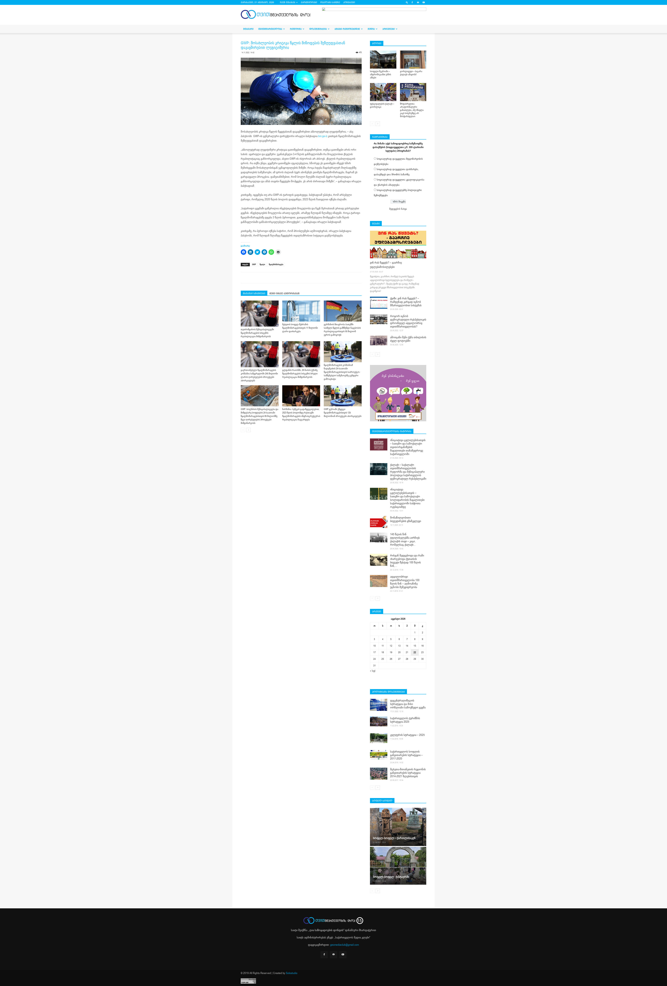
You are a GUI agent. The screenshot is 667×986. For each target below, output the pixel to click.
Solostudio (291, 973)
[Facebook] (412, 2)
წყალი (262, 264)
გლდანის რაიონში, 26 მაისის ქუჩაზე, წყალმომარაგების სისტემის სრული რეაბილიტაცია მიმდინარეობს (300, 374)
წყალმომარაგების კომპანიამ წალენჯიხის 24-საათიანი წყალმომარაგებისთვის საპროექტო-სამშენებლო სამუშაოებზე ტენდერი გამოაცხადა (342, 372)
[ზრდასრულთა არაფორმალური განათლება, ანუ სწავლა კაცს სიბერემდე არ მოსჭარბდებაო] (413, 92)
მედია (371, 29)
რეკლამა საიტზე (330, 2)
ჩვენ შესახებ (287, 2)
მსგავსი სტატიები (254, 293)
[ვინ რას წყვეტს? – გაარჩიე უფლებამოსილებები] (398, 244)
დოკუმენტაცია (318, 29)
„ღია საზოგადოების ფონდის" (326, 930)
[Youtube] (423, 2)
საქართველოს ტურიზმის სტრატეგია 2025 (405, 720)
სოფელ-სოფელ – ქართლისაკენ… (395, 838)
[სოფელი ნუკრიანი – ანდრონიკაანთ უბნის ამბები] (383, 60)
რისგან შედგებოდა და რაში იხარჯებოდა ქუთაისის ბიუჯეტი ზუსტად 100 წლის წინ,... (407, 561)
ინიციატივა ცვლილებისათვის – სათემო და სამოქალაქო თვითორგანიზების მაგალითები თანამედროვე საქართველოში (408, 447)
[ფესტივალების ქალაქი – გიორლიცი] (383, 92)
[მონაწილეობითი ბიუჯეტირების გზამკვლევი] (378, 522)
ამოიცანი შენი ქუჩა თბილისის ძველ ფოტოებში (408, 339)
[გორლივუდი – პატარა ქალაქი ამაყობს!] (413, 60)
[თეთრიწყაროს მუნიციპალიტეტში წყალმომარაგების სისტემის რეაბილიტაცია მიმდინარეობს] (260, 314)
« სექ (372, 670)
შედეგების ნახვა (398, 209)
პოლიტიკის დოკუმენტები (388, 691)
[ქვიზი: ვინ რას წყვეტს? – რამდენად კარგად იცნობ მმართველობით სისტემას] (378, 303)
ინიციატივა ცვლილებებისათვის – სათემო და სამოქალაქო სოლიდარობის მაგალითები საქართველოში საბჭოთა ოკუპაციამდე (407, 498)
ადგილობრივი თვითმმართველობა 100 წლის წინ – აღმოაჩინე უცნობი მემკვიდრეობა (404, 582)
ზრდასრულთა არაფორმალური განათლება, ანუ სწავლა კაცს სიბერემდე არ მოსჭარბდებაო (412, 110)
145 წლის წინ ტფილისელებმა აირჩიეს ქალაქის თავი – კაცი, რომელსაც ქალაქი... (405, 539)
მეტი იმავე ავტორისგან (284, 293)
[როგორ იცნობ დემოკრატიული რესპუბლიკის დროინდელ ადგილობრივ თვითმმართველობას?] (378, 319)
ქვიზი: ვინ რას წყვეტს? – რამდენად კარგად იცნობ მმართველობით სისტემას (406, 302)
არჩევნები (388, 29)
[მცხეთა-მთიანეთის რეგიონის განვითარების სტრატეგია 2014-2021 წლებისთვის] (378, 774)
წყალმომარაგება (276, 264)
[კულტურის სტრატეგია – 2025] (378, 738)
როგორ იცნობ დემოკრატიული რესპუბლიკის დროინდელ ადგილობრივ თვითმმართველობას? (408, 321)
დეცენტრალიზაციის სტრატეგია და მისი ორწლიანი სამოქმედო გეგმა (408, 704)
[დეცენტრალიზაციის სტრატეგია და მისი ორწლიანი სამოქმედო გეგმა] (378, 705)
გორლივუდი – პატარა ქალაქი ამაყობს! (411, 73)
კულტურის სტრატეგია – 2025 (407, 735)
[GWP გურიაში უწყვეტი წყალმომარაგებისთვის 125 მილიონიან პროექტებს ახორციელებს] (343, 395)
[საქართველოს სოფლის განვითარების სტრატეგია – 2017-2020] (378, 755)
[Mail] (418, 2)
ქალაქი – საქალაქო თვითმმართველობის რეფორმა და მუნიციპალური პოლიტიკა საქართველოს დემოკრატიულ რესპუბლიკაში (408, 472)
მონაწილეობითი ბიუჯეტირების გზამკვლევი (405, 519)
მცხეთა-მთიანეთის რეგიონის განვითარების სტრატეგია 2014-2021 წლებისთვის (408, 772)
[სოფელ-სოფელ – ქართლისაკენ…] (398, 827)
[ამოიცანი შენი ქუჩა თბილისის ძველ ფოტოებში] (378, 340)
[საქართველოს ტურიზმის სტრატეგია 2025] (378, 721)
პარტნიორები (309, 2)
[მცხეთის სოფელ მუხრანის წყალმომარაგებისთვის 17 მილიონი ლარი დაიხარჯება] (301, 311)
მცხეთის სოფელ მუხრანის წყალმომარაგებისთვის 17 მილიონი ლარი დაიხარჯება (300, 328)
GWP (254, 264)
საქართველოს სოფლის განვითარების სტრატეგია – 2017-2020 (406, 755)
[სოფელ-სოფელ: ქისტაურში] (398, 866)
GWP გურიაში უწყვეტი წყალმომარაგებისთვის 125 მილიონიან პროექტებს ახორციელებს (342, 413)
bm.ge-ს (322, 136)
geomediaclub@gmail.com (344, 945)
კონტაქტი (349, 2)
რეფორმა (296, 29)
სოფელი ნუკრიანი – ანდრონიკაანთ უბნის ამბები (380, 74)
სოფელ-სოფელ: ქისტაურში (391, 877)
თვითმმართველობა (270, 29)
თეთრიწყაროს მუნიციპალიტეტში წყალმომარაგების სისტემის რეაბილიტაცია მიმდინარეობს (257, 333)
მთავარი (248, 29)
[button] (407, 2)
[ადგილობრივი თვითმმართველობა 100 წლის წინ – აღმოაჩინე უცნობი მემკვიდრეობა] (378, 581)
